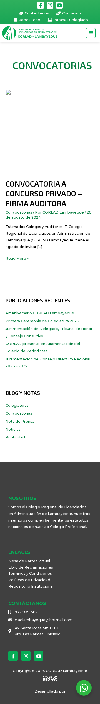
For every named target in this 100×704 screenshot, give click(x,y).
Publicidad (15, 437)
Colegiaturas (17, 405)
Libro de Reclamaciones (30, 567)
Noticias (13, 429)
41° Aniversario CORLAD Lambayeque (40, 313)
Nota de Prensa (20, 421)
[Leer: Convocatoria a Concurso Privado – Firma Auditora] (50, 134)
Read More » (17, 258)
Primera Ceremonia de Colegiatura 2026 (42, 321)
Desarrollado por (50, 691)
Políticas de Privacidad (29, 580)
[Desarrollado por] (50, 678)
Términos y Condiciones (30, 573)
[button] (91, 33)
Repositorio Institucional (31, 586)
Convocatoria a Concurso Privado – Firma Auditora (44, 193)
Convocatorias (19, 212)
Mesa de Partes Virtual (29, 561)
